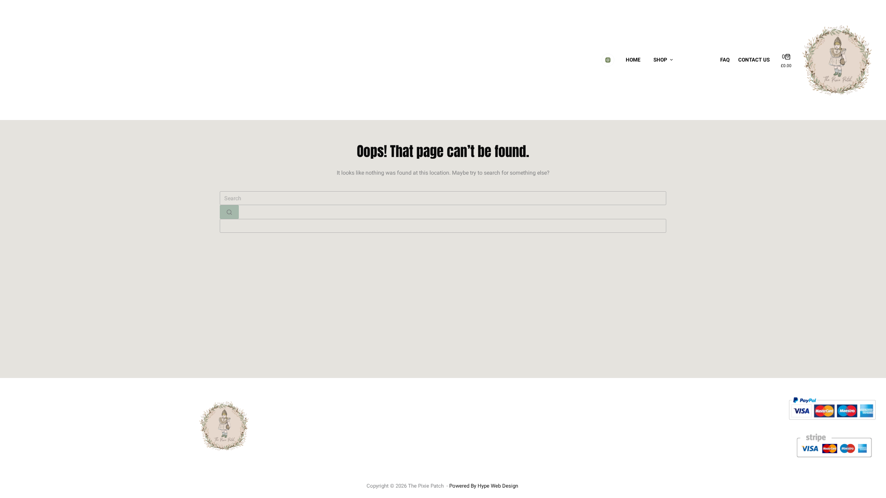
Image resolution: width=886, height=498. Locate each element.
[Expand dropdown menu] (676, 60)
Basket (696, 68)
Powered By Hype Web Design (483, 486)
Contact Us (754, 60)
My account (697, 107)
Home (633, 60)
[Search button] (229, 212)
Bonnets (697, 34)
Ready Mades (695, 12)
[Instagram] (608, 60)
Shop (660, 60)
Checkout (698, 86)
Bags (693, 51)
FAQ (725, 60)
